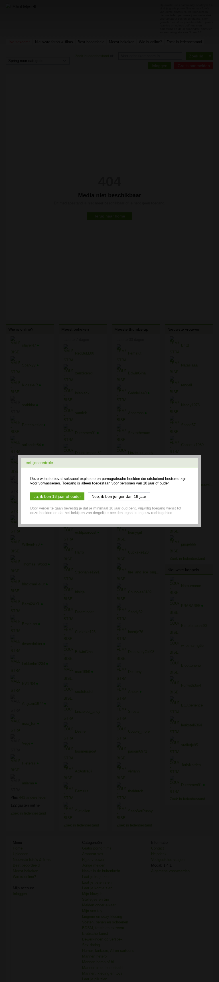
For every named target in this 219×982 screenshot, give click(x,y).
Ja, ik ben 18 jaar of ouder (57, 496)
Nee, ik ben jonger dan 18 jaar (119, 496)
